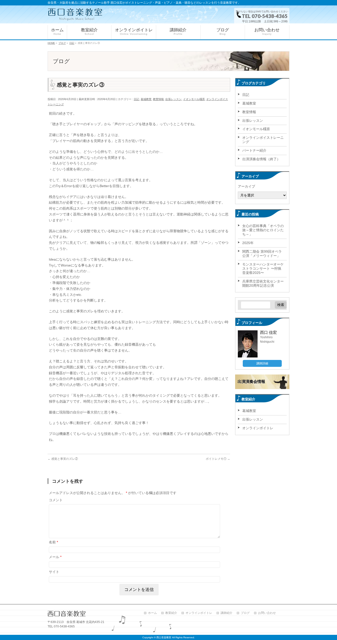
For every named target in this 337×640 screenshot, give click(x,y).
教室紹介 (171, 613)
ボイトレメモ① (218, 459)
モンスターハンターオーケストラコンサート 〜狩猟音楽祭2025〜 (263, 268)
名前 (53, 542)
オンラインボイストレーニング (263, 140)
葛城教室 (146, 99)
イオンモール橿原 (194, 99)
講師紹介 (226, 613)
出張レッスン (173, 99)
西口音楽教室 (163, 637)
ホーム (152, 613)
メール (55, 557)
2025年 (248, 243)
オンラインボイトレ (257, 428)
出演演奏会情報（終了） (261, 159)
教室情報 (158, 99)
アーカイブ (246, 186)
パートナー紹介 (254, 150)
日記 (136, 99)
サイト (54, 572)
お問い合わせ (267, 613)
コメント (56, 500)
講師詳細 (262, 363)
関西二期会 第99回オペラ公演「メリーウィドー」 (262, 253)
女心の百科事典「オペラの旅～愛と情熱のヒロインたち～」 (263, 230)
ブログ (245, 613)
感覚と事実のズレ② (63, 459)
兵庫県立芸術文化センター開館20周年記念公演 (263, 283)
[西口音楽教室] (75, 14)
